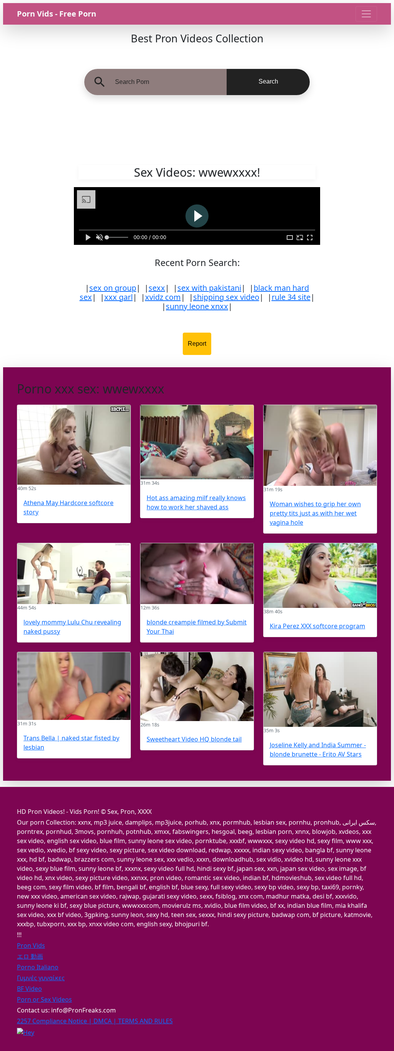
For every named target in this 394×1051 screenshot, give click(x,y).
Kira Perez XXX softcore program (317, 626)
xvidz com (163, 297)
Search (268, 81)
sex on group (112, 288)
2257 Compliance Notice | (55, 1021)
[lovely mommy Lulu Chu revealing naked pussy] (73, 573)
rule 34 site (291, 297)
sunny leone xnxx (197, 306)
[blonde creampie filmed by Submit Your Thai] (197, 573)
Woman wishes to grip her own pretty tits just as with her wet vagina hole (315, 513)
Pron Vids (31, 945)
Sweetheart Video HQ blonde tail (194, 739)
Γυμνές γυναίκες (41, 978)
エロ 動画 (30, 956)
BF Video (29, 988)
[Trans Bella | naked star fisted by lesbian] (73, 686)
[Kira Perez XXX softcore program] (320, 575)
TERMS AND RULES (145, 1021)
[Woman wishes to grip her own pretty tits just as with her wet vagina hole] (320, 445)
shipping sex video (226, 297)
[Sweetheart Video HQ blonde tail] (197, 686)
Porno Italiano (37, 967)
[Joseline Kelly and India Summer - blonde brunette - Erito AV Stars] (320, 689)
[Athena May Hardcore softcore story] (73, 445)
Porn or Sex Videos (44, 999)
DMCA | (105, 1021)
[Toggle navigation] (366, 14)
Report (197, 343)
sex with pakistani (209, 288)
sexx (157, 288)
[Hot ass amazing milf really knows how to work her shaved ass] (197, 442)
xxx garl (118, 297)
